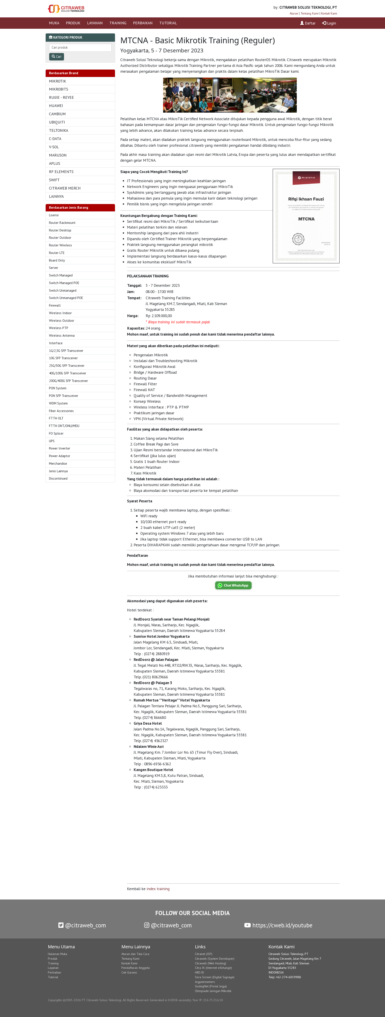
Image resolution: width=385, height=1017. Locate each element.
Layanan (53, 968)
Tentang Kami (310, 13)
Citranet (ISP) (203, 954)
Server (53, 268)
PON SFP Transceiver (63, 396)
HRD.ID (199, 972)
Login (331, 23)
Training (53, 963)
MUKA (54, 22)
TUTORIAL (168, 22)
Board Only (57, 260)
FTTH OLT (56, 418)
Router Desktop (60, 230)
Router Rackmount (62, 223)
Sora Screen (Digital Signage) (214, 977)
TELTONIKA (58, 130)
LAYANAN (95, 22)
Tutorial (53, 977)
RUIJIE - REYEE (61, 97)
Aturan (294, 13)
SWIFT (54, 179)
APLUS (54, 163)
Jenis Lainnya (58, 471)
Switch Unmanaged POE (66, 298)
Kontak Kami (329, 13)
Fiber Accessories (61, 411)
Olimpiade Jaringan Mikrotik (213, 991)
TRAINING (117, 22)
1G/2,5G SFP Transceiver (66, 351)
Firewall (55, 305)
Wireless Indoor (60, 313)
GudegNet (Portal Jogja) (211, 986)
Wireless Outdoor (61, 320)
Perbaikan (54, 972)
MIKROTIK (57, 81)
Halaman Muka (57, 954)
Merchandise (58, 463)
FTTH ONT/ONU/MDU (64, 426)
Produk (52, 959)
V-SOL (54, 146)
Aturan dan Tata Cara (135, 954)
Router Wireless (60, 245)
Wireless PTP (58, 328)
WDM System (58, 403)
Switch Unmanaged (62, 290)
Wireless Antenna (62, 335)
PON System (57, 388)
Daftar (309, 23)
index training (158, 888)
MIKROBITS (58, 89)
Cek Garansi (129, 972)
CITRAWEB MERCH (65, 188)
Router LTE (57, 253)
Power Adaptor (59, 456)
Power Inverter (59, 448)
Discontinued (58, 478)
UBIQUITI (57, 122)
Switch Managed (61, 275)
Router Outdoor (60, 237)
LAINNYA (56, 196)
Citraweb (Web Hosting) (210, 963)
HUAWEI (56, 105)
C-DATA (55, 138)
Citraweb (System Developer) (214, 959)
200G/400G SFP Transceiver (68, 381)
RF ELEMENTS (61, 171)
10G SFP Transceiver (63, 358)
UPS (52, 441)
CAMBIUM (57, 113)
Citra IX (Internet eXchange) (213, 968)
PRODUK (73, 22)
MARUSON (58, 155)
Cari (58, 56)
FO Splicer (56, 433)
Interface (56, 343)
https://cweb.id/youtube (281, 925)
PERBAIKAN (143, 22)
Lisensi (54, 215)
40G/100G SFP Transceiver (67, 373)
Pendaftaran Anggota (135, 968)
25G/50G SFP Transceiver (66, 365)
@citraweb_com (84, 925)
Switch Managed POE (64, 283)
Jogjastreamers (205, 982)
